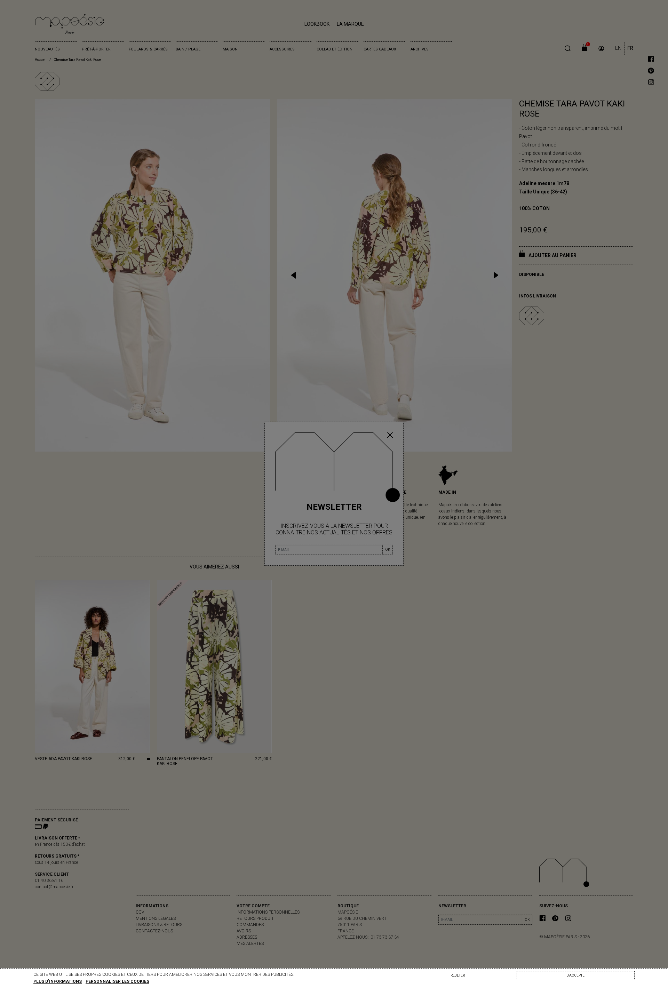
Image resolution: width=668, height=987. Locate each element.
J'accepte (575, 975)
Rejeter (458, 975)
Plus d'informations (57, 981)
